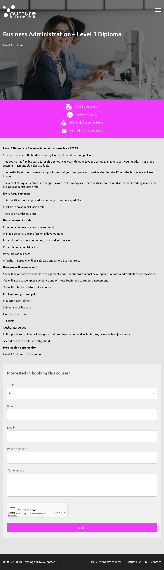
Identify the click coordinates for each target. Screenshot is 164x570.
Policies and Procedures (106, 561)
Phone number (16, 448)
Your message (15, 470)
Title (10, 384)
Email (11, 427)
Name (11, 406)
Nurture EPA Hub (136, 561)
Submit (82, 527)
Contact (156, 561)
